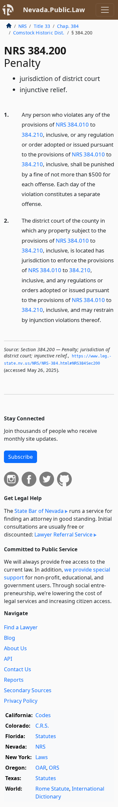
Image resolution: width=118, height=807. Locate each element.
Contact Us (17, 669)
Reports (14, 679)
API (8, 658)
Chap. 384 (68, 26)
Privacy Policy (20, 700)
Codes (43, 715)
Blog (9, 637)
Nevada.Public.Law (54, 9)
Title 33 (42, 26)
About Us (15, 648)
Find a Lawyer (21, 627)
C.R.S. (42, 725)
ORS (54, 767)
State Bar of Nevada (39, 510)
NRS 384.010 (72, 124)
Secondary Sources (27, 690)
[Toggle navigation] (105, 9)
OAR (40, 767)
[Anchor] (46, 203)
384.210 (32, 134)
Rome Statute (52, 788)
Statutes (45, 736)
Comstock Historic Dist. (39, 33)
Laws (41, 757)
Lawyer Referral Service (63, 534)
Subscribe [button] (20, 456)
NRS (22, 26)
